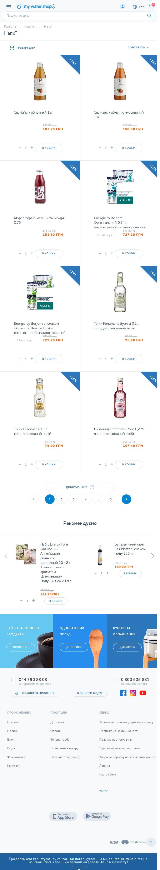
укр (141, 7)
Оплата (55, 731)
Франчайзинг (16, 757)
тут (125, 862)
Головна (10, 26)
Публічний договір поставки (119, 748)
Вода (11, 748)
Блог (10, 739)
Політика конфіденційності (118, 731)
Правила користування (115, 739)
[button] (6, 556)
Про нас (13, 722)
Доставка (57, 722)
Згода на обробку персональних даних (127, 757)
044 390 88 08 (33, 680)
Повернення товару (64, 748)
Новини (13, 731)
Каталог (30, 26)
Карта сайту (107, 774)
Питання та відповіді (65, 757)
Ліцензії (104, 766)
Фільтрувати (26, 48)
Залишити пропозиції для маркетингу (126, 722)
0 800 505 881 (135, 680)
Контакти (13, 766)
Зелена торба (59, 739)
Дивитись (21, 647)
